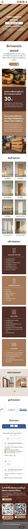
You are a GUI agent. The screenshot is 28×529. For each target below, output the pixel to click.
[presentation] (1, 383)
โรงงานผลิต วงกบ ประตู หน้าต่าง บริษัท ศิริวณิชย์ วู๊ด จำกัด (13, 433)
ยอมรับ (21, 527)
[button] (2, 23)
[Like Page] (12, 426)
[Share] (16, 426)
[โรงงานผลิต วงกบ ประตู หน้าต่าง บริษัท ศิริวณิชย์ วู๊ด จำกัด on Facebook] (14, 428)
